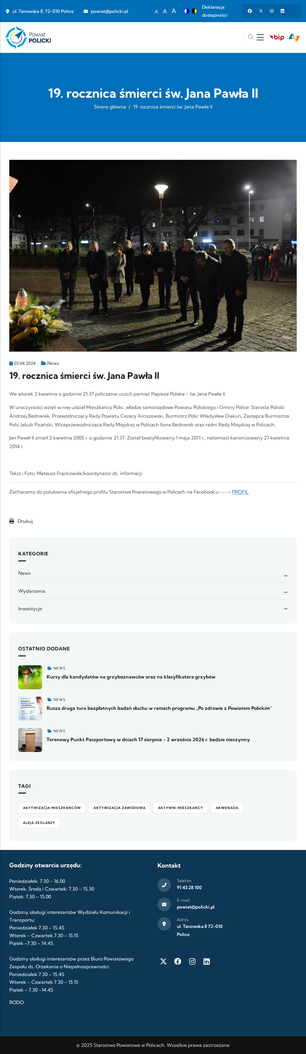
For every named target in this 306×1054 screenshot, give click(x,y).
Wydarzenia (31, 591)
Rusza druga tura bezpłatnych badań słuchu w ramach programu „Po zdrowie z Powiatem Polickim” (159, 708)
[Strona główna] (27, 37)
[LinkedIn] (206, 961)
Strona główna (110, 107)
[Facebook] (178, 961)
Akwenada (227, 808)
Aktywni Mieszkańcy (180, 808)
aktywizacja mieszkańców (52, 808)
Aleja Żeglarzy (39, 823)
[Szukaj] (250, 37)
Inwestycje (30, 609)
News (53, 363)
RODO (16, 1002)
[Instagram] (192, 961)
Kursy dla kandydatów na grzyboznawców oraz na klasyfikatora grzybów (131, 677)
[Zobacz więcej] (30, 677)
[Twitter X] (163, 961)
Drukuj (24, 521)
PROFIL (240, 492)
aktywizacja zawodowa (120, 808)
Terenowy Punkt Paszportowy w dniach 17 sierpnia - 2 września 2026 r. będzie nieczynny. (149, 739)
